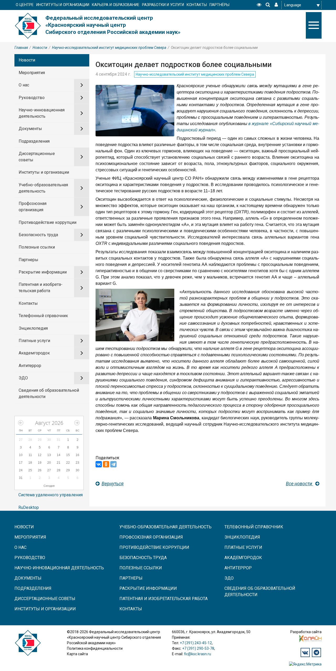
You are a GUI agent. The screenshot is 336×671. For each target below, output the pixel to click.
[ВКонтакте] (99, 464)
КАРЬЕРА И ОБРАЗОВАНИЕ (115, 5)
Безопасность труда (38, 234)
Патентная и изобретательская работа (40, 287)
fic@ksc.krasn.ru (197, 654)
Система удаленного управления (50, 494)
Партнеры (28, 259)
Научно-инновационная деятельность (42, 113)
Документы (30, 128)
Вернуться (113, 483)
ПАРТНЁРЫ (219, 5)
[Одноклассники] (106, 464)
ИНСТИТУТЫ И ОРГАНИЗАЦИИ (62, 5)
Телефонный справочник (43, 315)
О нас (24, 84)
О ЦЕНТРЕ (25, 5)
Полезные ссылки (37, 247)
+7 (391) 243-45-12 (196, 643)
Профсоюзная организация (32, 206)
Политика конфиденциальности (95, 648)
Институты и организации (44, 172)
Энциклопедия (33, 328)
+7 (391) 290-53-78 (198, 648)
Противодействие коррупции (47, 222)
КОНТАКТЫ (197, 5)
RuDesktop (28, 507)
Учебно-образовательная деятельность (43, 188)
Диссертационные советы (37, 156)
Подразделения (34, 141)
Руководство (32, 97)
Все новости (299, 483)
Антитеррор (30, 365)
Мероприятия (32, 72)
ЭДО (23, 377)
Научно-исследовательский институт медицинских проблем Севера (109, 47)
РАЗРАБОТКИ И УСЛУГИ (163, 5)
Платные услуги (34, 340)
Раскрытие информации (43, 272)
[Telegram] (113, 464)
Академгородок (34, 352)
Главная (21, 47)
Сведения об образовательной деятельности (49, 393)
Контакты (28, 303)
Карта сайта (77, 654)
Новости (40, 47)
